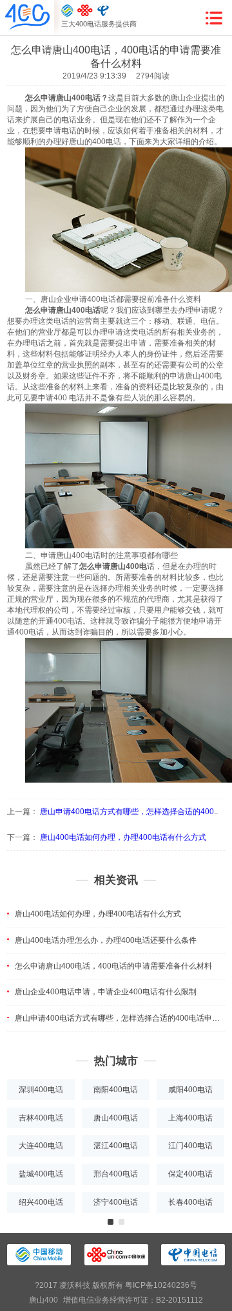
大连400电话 (41, 1145)
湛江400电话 (115, 1145)
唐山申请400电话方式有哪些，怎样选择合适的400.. (129, 811)
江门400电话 (190, 1145)
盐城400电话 (41, 1173)
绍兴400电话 (41, 1202)
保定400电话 (190, 1173)
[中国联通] (85, 10)
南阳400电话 (115, 1089)
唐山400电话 (115, 1117)
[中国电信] (103, 10)
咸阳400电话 (190, 1089)
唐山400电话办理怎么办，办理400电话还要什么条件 (106, 940)
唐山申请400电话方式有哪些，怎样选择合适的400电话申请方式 (120, 1018)
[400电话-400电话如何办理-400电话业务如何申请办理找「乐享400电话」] (27, 17)
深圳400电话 (41, 1089)
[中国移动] (67, 10)
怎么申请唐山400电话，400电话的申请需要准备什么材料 (113, 966)
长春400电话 (190, 1202)
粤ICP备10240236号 (161, 1285)
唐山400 (43, 1300)
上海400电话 (190, 1117)
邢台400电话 (115, 1173)
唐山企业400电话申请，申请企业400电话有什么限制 (106, 991)
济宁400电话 (115, 1202)
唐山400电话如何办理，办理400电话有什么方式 (123, 837)
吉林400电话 (41, 1117)
